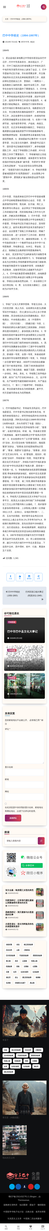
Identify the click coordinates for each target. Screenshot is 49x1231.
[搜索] (41, 840)
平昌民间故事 (24, 955)
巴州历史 (11, 622)
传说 (17, 944)
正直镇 (24, 961)
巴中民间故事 (10, 955)
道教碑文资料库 (10, 1205)
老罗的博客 (41, 1212)
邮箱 (7, 779)
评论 (7, 729)
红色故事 (36, 972)
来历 (16, 961)
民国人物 (34, 961)
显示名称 (9, 767)
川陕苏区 (27, 950)
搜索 (7, 832)
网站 (7, 791)
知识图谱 (23, 1205)
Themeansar (23, 1200)
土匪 (17, 950)
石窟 (7, 972)
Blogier (33, 1197)
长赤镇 (8, 983)
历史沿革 (9, 950)
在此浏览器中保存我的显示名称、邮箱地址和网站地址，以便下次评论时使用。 (24, 809)
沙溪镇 (26, 966)
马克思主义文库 (14, 1219)
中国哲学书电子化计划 (13, 1212)
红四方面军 (24, 972)
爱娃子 (33, 1205)
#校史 (32, 42)
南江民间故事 (28, 944)
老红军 (8, 977)
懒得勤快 (42, 1205)
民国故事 (9, 966)
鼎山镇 (32, 983)
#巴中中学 (25, 42)
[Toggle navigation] (5, 7)
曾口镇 (8, 961)
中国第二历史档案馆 (32, 1219)
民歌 (17, 966)
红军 (14, 972)
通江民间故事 (26, 977)
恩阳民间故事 (37, 955)
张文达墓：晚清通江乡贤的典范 (19, 890)
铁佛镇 (38, 977)
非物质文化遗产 (20, 983)
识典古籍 (30, 1212)
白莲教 (35, 966)
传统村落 (9, 944)
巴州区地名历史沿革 (19, 659)
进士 (16, 977)
